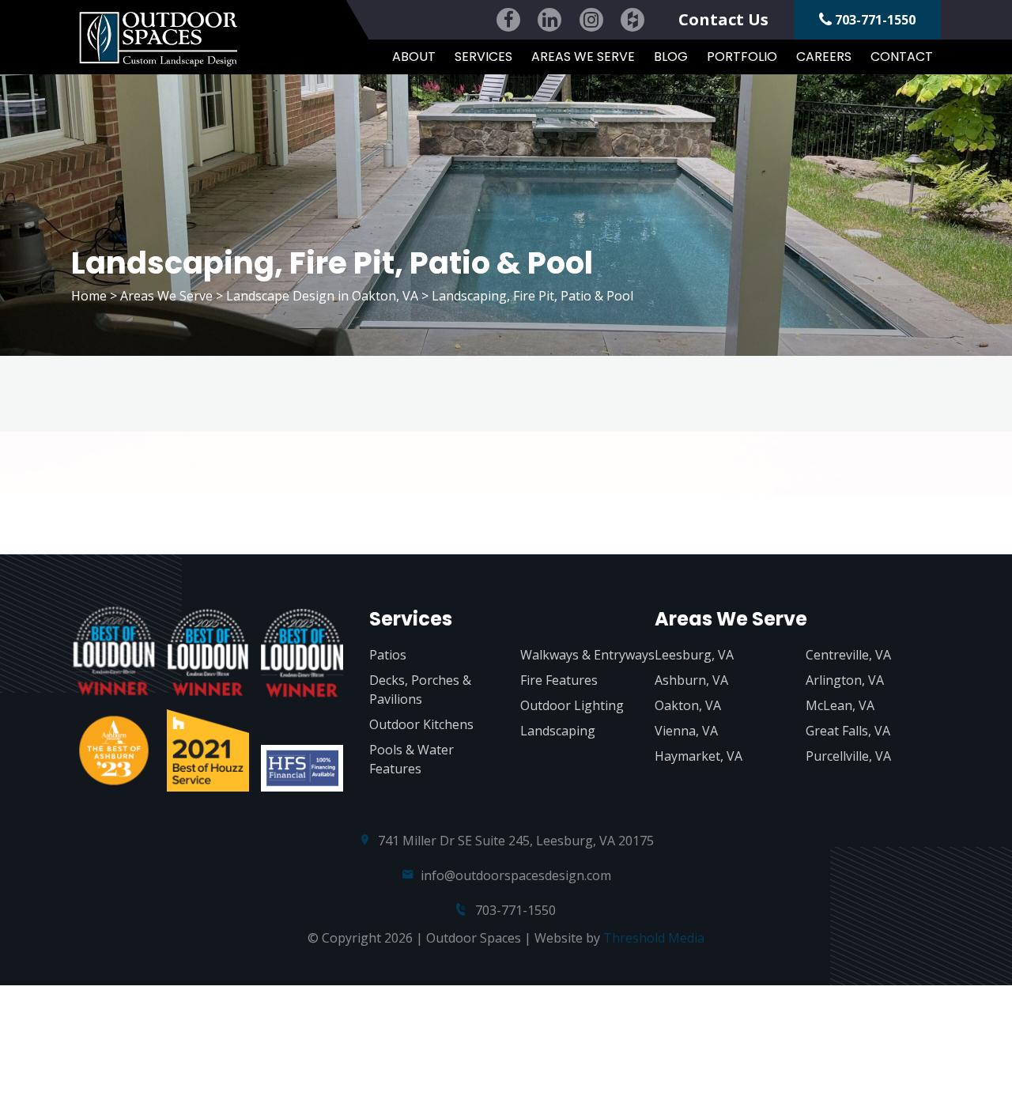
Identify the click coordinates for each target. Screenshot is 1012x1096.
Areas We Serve (583, 56)
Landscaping (557, 730)
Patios (387, 654)
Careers (824, 56)
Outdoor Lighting (572, 705)
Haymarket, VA (698, 756)
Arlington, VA (845, 680)
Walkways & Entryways (587, 654)
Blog (671, 56)
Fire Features (559, 680)
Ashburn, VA (691, 680)
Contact (901, 56)
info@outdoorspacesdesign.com (516, 875)
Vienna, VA (686, 730)
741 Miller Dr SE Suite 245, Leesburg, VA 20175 (516, 840)
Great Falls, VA (848, 730)
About (414, 56)
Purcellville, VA (848, 756)
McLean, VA (840, 705)
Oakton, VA (688, 705)
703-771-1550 (874, 19)
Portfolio (742, 56)
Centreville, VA (848, 654)
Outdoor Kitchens (421, 724)
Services (483, 56)
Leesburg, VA (694, 654)
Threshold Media (653, 938)
